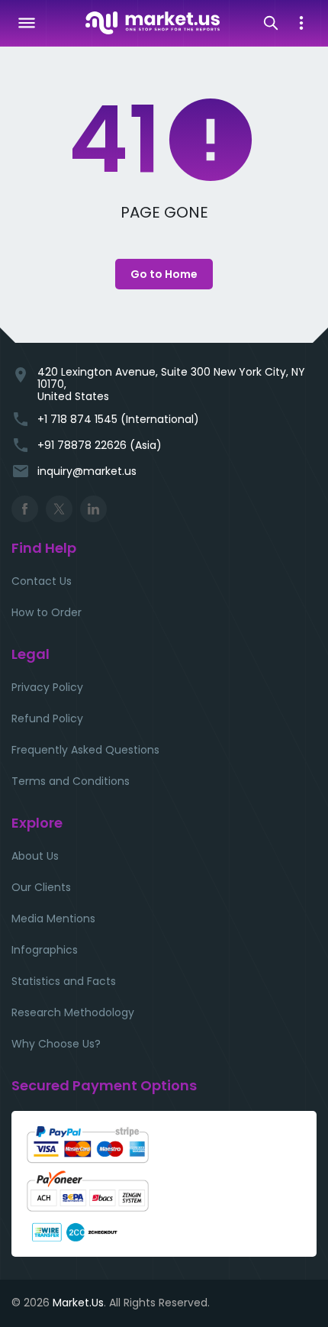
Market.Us (78, 1302)
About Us (35, 856)
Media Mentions (53, 918)
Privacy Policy (47, 687)
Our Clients (41, 887)
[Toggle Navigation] (26, 23)
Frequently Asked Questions (85, 749)
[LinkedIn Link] (93, 509)
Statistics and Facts (63, 981)
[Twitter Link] (59, 509)
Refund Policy (47, 718)
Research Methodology (72, 1012)
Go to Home (164, 274)
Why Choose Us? (56, 1043)
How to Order (46, 612)
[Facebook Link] (24, 509)
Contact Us (41, 581)
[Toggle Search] (271, 23)
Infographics (44, 949)
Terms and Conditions (70, 781)
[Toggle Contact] (301, 23)
